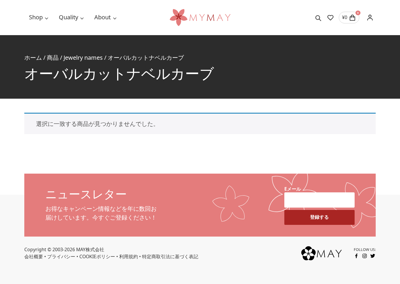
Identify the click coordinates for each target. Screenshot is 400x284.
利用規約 (128, 256)
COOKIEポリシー (97, 256)
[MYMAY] (200, 17)
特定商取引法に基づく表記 (170, 256)
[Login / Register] (370, 17)
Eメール (292, 189)
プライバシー (61, 256)
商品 (53, 57)
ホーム (33, 57)
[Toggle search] (318, 17)
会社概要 (33, 256)
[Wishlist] (330, 17)
